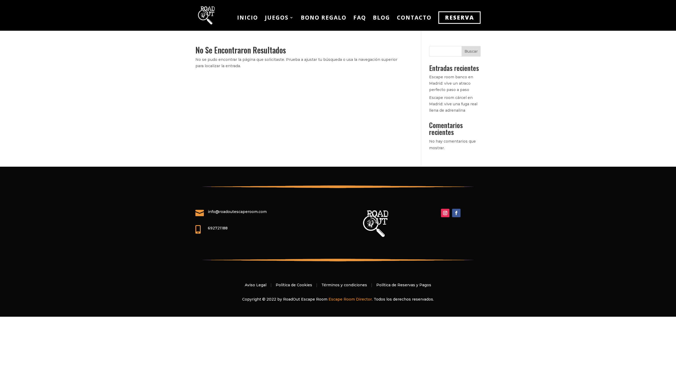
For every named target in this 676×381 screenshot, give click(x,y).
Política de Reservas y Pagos (403, 285)
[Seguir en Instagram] (445, 213)
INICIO (247, 18)
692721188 (218, 228)
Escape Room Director (350, 299)
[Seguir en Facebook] (456, 213)
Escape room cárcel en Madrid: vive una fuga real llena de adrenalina (453, 104)
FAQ (359, 18)
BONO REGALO (323, 18)
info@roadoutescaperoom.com (237, 211)
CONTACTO (414, 18)
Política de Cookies (294, 285)
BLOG (381, 18)
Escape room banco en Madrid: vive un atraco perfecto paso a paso (451, 83)
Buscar (471, 51)
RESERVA (459, 17)
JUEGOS (277, 18)
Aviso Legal (255, 285)
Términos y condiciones (344, 285)
